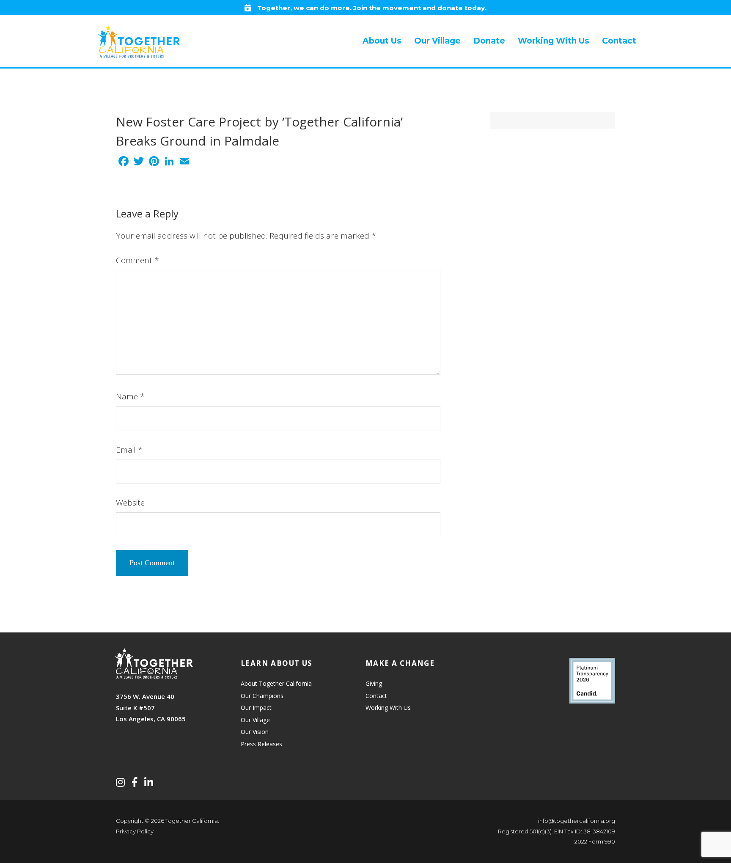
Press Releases (261, 744)
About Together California (276, 683)
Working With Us (388, 708)
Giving (374, 683)
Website (130, 502)
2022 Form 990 (594, 841)
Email (129, 449)
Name (130, 396)
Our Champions (262, 696)
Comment (137, 260)
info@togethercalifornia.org (576, 820)
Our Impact (256, 708)
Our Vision (255, 732)
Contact (376, 696)
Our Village (255, 720)
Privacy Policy (135, 831)
